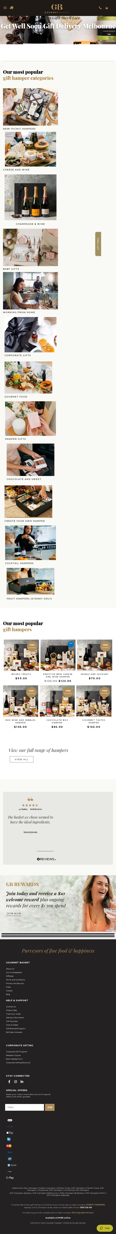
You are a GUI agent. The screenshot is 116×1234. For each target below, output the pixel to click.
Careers (9, 990)
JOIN (49, 1107)
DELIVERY (11, 7)
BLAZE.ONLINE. (79, 1223)
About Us (10, 969)
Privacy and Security (15, 983)
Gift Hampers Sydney (20, 1193)
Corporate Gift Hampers (50, 1190)
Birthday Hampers (14, 1032)
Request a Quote (13, 1055)
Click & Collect (12, 1025)
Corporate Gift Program (16, 1051)
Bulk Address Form (14, 1059)
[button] (98, 244)
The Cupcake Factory (82, 1212)
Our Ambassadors (14, 972)
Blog (8, 994)
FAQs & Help (11, 1010)
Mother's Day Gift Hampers (71, 1188)
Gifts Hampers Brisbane (72, 1193)
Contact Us (11, 1006)
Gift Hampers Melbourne (45, 1193)
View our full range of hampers (38, 750)
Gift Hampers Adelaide (58, 1195)
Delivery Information (15, 1017)
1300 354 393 (100, 7)
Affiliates (9, 976)
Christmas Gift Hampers (76, 1190)
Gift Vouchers (12, 1021)
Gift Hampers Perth (95, 1193)
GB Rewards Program (16, 1028)
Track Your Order (13, 1014)
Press (8, 987)
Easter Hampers (47, 1188)
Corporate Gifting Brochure (18, 1062)
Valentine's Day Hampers (24, 1188)
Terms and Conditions (15, 980)
